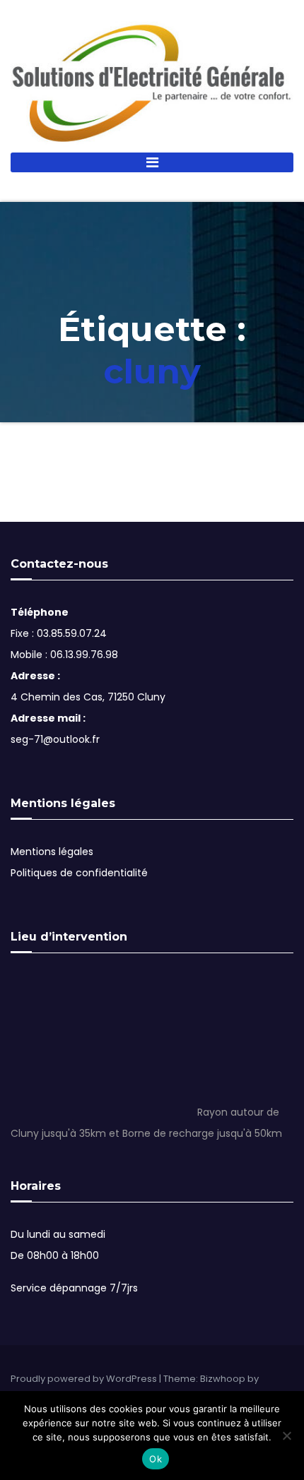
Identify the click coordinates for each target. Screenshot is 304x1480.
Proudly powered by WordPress (85, 1378)
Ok (155, 1458)
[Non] (286, 1435)
